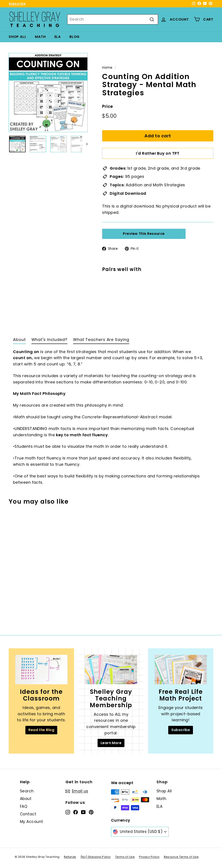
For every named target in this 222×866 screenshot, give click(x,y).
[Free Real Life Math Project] (181, 669)
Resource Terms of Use (181, 857)
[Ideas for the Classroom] (41, 669)
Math (40, 36)
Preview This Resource (144, 233)
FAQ (23, 806)
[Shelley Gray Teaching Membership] (111, 669)
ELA (57, 36)
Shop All (17, 36)
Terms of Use (125, 857)
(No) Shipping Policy (95, 857)
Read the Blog (41, 729)
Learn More (111, 742)
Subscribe (17, 4)
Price (107, 106)
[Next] (85, 144)
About (25, 798)
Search (27, 791)
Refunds (70, 857)
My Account (31, 821)
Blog (74, 36)
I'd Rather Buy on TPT (157, 153)
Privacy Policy (149, 857)
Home (107, 67)
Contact (28, 814)
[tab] (19, 340)
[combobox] (112, 19)
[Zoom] (48, 92)
